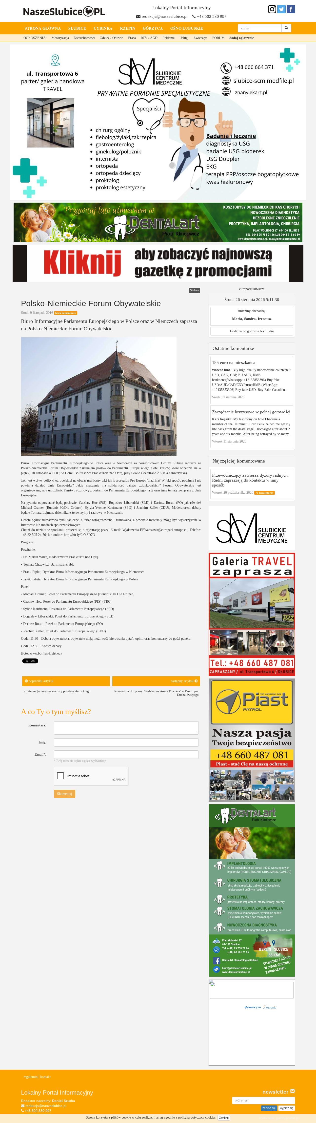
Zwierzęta (200, 38)
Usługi (184, 38)
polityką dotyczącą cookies (197, 1117)
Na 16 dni (267, 331)
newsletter (276, 1092)
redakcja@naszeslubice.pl (165, 16)
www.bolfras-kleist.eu (45, 653)
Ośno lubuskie (186, 28)
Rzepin (127, 28)
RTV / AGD (149, 38)
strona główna (43, 28)
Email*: (40, 754)
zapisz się (269, 1108)
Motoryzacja (60, 38)
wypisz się (287, 1108)
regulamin (30, 1077)
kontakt (45, 1077)
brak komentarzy (65, 313)
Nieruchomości (84, 38)
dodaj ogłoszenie (241, 38)
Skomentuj (64, 794)
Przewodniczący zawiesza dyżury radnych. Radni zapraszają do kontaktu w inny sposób (250, 480)
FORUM (218, 38)
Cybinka (103, 28)
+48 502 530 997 (212, 16)
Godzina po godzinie (244, 331)
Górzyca (153, 28)
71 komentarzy (265, 492)
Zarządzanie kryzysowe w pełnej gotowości (251, 411)
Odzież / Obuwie (111, 38)
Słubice (77, 28)
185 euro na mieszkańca (233, 362)
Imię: (42, 742)
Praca (132, 38)
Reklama (168, 38)
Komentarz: (37, 725)
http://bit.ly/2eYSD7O (79, 535)
